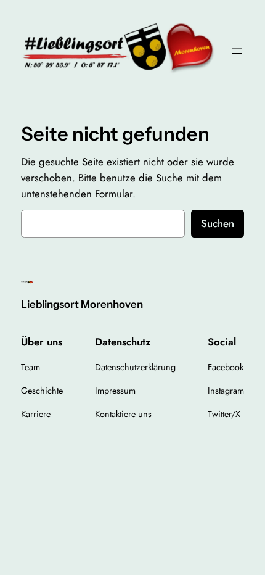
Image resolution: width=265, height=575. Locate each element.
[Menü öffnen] (236, 51)
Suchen (217, 223)
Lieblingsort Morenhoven (82, 304)
